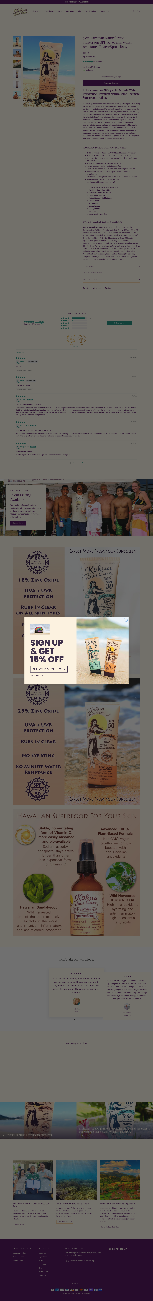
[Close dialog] (126, 620)
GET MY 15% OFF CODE (49, 669)
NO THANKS (37, 675)
